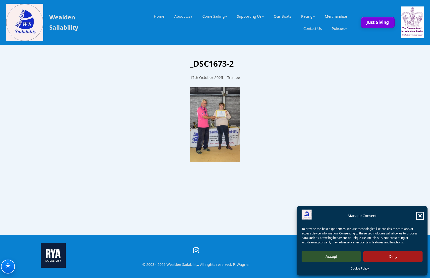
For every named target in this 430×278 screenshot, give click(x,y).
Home (159, 16)
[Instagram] (196, 250)
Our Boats (282, 16)
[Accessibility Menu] (8, 267)
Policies (338, 28)
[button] (420, 215)
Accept (331, 256)
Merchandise (336, 16)
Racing (307, 16)
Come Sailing (213, 16)
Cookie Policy (360, 268)
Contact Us (312, 28)
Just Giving (378, 22)
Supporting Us (249, 16)
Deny (393, 256)
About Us (182, 16)
